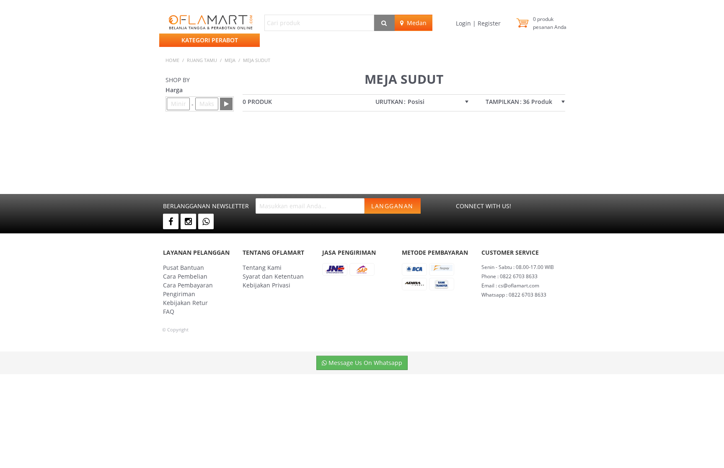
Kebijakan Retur (185, 303)
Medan (415, 23)
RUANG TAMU (202, 60)
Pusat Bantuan (183, 267)
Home (172, 60)
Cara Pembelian (185, 276)
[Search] (384, 23)
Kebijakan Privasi (266, 285)
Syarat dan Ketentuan (273, 276)
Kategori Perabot (209, 40)
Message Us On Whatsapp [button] (364, 363)
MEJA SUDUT (256, 60)
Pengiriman (179, 294)
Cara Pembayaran (188, 285)
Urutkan (389, 102)
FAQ (168, 311)
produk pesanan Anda (549, 23)
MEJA (230, 60)
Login (464, 23)
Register (488, 23)
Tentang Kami (262, 267)
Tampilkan (502, 102)
